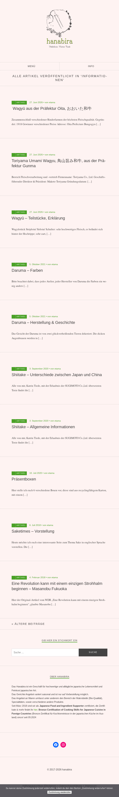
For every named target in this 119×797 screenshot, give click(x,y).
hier (35, 709)
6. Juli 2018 (35, 525)
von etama (50, 102)
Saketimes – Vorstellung (33, 531)
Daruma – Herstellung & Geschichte (43, 322)
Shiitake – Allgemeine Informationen (43, 426)
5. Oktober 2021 (37, 264)
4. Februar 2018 (37, 577)
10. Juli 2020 (35, 473)
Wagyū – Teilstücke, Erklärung (38, 218)
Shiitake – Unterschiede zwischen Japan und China (57, 374)
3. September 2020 (38, 368)
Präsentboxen (24, 479)
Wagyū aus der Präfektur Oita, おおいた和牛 (52, 108)
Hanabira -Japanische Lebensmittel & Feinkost (59, 30)
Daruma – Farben (27, 270)
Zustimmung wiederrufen (59, 792)
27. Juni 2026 (36, 102)
